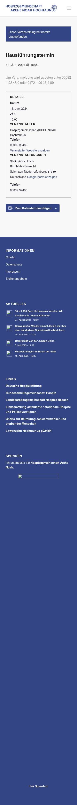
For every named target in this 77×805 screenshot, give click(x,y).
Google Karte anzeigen (42, 177)
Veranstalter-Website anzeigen (30, 150)
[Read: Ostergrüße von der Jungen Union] (9, 343)
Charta (10, 257)
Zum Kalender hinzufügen (33, 208)
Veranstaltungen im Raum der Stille (35, 351)
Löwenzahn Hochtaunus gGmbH (28, 431)
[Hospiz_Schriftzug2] (32, 8)
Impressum (13, 271)
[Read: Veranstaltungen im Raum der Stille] (9, 353)
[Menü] (69, 8)
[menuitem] (69, 8)
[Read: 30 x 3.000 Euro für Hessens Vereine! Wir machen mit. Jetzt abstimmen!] (9, 313)
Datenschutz (14, 264)
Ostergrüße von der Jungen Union (34, 341)
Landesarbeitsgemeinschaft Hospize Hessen (37, 400)
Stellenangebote (16, 278)
